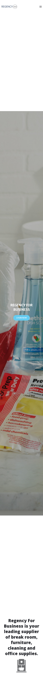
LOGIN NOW (21, 318)
